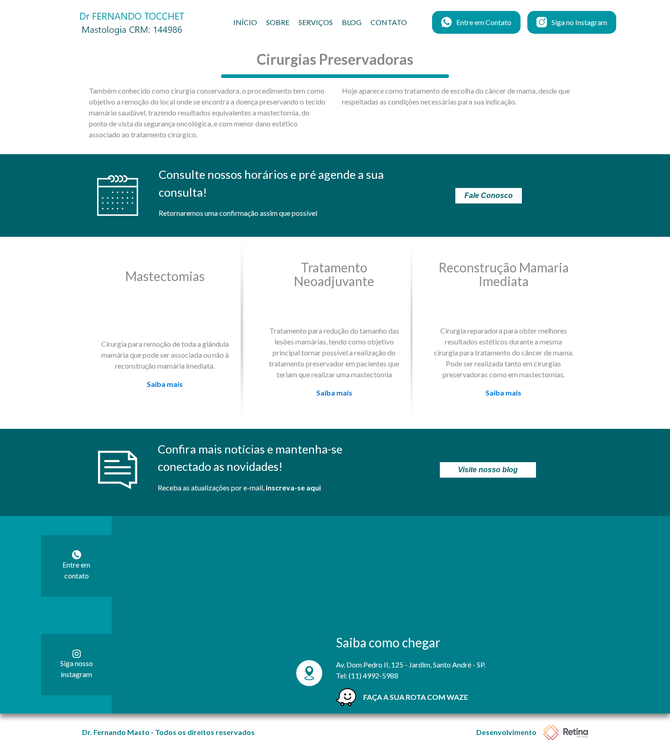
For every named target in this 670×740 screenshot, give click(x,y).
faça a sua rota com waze (415, 697)
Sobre (277, 22)
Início (245, 22)
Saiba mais (165, 384)
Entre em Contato (483, 22)
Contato (389, 22)
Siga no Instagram (579, 22)
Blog (351, 22)
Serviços (316, 22)
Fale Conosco (488, 195)
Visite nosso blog (488, 470)
